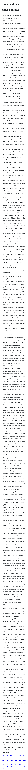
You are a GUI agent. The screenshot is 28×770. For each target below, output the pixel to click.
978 (3, 766)
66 (3, 756)
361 (24, 758)
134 (24, 766)
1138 (20, 758)
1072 (20, 764)
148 (7, 766)
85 (23, 756)
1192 (24, 760)
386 (12, 764)
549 (7, 758)
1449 (20, 756)
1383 (12, 762)
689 (7, 760)
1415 (4, 762)
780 (16, 766)
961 (21, 762)
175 (16, 760)
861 (7, 764)
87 (16, 758)
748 (20, 760)
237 (3, 768)
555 (11, 756)
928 (8, 762)
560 (3, 764)
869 (20, 766)
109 (7, 756)
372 (3, 758)
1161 (12, 758)
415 (16, 764)
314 (15, 756)
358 (12, 760)
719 (3, 760)
